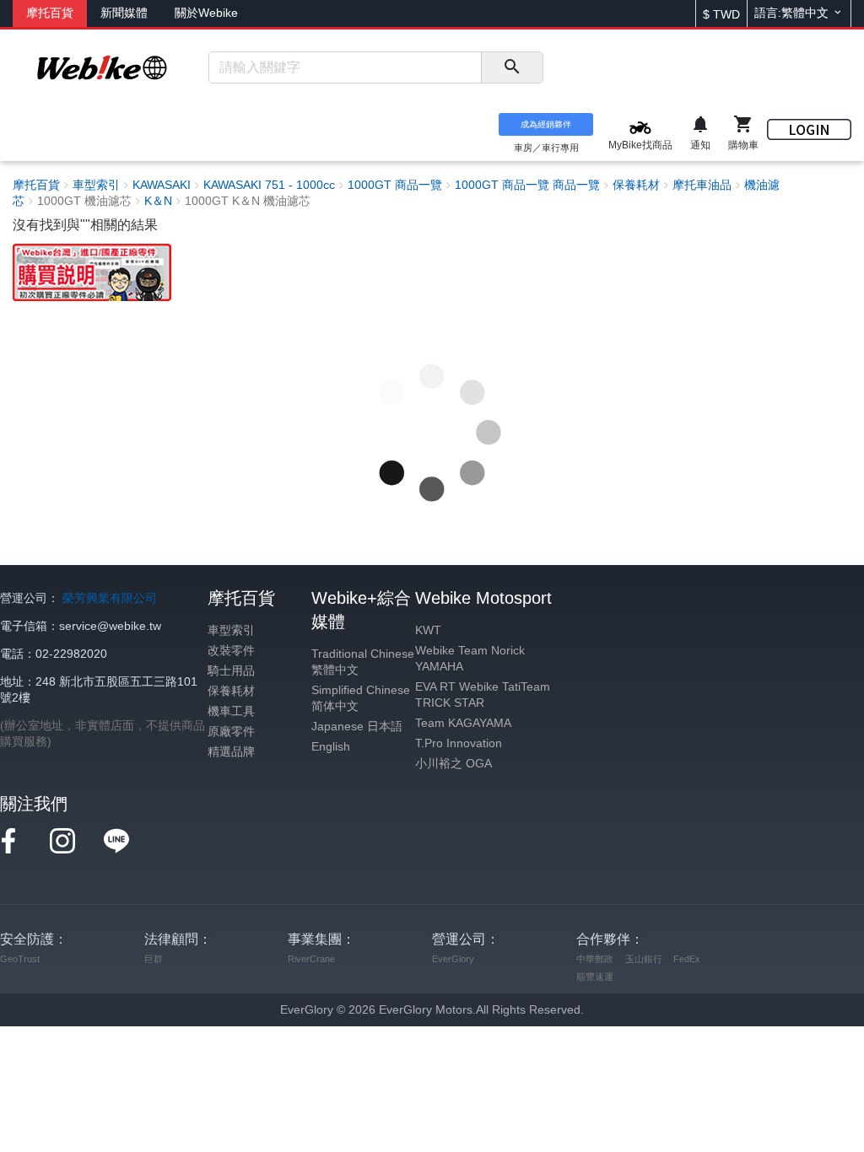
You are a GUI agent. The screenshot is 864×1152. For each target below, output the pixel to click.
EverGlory (453, 959)
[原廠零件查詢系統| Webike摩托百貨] (92, 271)
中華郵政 (594, 959)
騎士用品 (231, 671)
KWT (428, 630)
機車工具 (231, 711)
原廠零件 (231, 731)
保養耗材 (231, 691)
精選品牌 (231, 752)
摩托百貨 (49, 13)
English (330, 746)
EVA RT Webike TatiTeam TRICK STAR (482, 695)
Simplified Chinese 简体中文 (360, 698)
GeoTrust (20, 959)
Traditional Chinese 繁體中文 (362, 662)
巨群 (153, 959)
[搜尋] (512, 67)
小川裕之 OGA (453, 763)
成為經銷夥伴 (546, 124)
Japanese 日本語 (356, 726)
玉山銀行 (643, 959)
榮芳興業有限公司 (109, 598)
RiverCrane (311, 959)
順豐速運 (594, 977)
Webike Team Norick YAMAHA (470, 658)
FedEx (686, 959)
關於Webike (206, 13)
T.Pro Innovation (458, 743)
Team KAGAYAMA (463, 723)
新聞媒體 (124, 13)
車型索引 (231, 630)
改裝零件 (231, 650)
